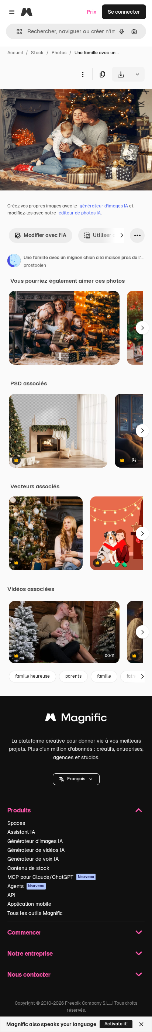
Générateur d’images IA (35, 841)
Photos (59, 53)
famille (104, 676)
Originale (49, 98)
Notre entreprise (30, 953)
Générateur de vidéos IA (36, 850)
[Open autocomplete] (16, 31)
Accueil (15, 53)
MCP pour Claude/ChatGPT (50, 877)
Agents (25, 886)
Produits (19, 810)
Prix (92, 11)
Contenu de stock (28, 868)
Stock (37, 53)
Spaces (16, 823)
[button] (76, 779)
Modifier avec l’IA (45, 235)
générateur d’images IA (104, 206)
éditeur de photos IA (80, 213)
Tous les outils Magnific (35, 913)
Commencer (24, 932)
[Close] (141, 1024)
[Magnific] (76, 719)
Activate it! (116, 1024)
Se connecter (124, 11)
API (11, 895)
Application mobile (29, 904)
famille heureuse (32, 676)
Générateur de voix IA (33, 859)
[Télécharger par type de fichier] (137, 74)
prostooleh (35, 265)
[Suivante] (121, 235)
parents (73, 676)
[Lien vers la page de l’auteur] (14, 261)
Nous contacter (29, 974)
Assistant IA (21, 832)
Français (76, 779)
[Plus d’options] (82, 74)
